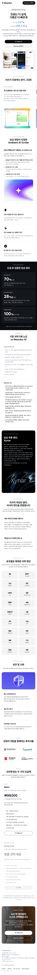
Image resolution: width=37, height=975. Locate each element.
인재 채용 (3, 968)
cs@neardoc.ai (9, 961)
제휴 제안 (9, 968)
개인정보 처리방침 (25, 968)
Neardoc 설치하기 (18, 46)
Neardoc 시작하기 (29, 3)
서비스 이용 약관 (16, 968)
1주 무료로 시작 (18, 41)
